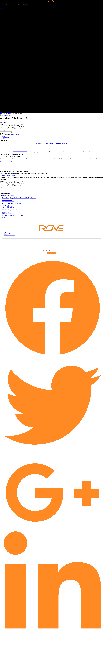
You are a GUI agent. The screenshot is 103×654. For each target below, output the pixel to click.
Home (2, 4)
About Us (13, 4)
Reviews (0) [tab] (4, 138)
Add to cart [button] (10, 200)
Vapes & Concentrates (7, 113)
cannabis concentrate (17, 151)
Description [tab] (4, 136)
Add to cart (2, 133)
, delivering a (25, 152)
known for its (24, 151)
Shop (7, 4)
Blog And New (26, 4)
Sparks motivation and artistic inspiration (21, 164)
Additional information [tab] (6, 137)
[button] (0, 114)
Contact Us (19, 4)
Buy (51, 143)
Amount (1, 130)
